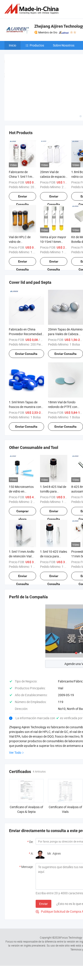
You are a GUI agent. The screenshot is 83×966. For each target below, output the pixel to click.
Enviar (43, 904)
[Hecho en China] (32, 9)
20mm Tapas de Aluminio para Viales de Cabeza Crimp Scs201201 (65, 334)
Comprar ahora (22, 512)
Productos (37, 45)
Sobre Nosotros (63, 45)
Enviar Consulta (22, 198)
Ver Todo (15, 752)
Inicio (12, 45)
